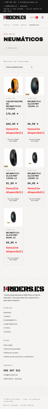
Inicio (6, 25)
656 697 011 (11, 2)
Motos (24, 25)
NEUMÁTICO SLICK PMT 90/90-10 (12, 235)
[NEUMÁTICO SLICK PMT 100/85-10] (34, 157)
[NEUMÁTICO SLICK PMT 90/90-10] (13, 217)
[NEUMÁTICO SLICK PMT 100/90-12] (34, 85)
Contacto (7, 332)
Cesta (33, 17)
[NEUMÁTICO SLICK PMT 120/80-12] (13, 157)
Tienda (15, 25)
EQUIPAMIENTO (10, 320)
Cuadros (7, 316)
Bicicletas (7, 312)
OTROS (7, 328)
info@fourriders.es (29, 2)
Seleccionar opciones (13, 140)
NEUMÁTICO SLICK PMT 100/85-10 (34, 176)
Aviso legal (8, 345)
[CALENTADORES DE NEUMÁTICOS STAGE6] (13, 85)
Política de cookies (11, 353)
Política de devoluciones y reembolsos (19, 357)
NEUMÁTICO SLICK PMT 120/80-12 (12, 176)
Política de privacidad (12, 349)
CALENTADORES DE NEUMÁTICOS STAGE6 (15, 105)
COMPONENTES (10, 324)
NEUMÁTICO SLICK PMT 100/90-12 (34, 104)
